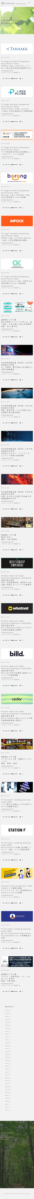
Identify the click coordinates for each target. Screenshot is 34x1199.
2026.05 (7, 1019)
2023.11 (7, 1107)
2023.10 (7, 1110)
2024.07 (7, 1083)
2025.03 (7, 1060)
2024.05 (7, 1089)
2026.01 (7, 1031)
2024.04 (7, 1092)
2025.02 (7, 1063)
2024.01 (7, 1101)
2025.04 (7, 1057)
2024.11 (7, 1072)
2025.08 (7, 1045)
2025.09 (7, 1043)
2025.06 (7, 1051)
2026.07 (7, 1013)
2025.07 (7, 1048)
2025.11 (7, 1037)
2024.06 (7, 1086)
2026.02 (7, 1028)
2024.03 (7, 1095)
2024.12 (7, 1069)
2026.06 (7, 1016)
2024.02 (7, 1098)
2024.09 (7, 1078)
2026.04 (7, 1022)
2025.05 (7, 1054)
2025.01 (7, 1066)
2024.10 (7, 1075)
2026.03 (7, 1025)
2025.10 (7, 1040)
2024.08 (7, 1080)
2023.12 (7, 1104)
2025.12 (7, 1034)
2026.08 (7, 1010)
